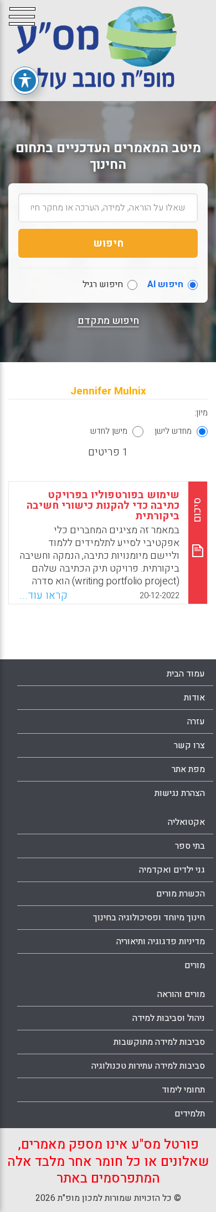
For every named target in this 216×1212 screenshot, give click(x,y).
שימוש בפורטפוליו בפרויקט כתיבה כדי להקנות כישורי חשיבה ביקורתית (103, 505)
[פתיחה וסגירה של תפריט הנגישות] (25, 80)
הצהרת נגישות (180, 793)
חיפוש (108, 243)
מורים (194, 965)
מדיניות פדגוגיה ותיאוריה (160, 941)
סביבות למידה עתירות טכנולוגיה (148, 1066)
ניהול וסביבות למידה (168, 1018)
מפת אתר (188, 769)
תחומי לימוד (183, 1089)
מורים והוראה (181, 994)
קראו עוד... (43, 595)
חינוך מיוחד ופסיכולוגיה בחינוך (149, 917)
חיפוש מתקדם (108, 321)
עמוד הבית (186, 673)
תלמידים (189, 1113)
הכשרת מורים (180, 893)
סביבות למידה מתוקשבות (159, 1042)
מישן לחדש (108, 431)
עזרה (196, 721)
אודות (194, 697)
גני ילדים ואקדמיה (172, 870)
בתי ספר (190, 846)
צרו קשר (189, 745)
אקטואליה (186, 822)
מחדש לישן (173, 431)
